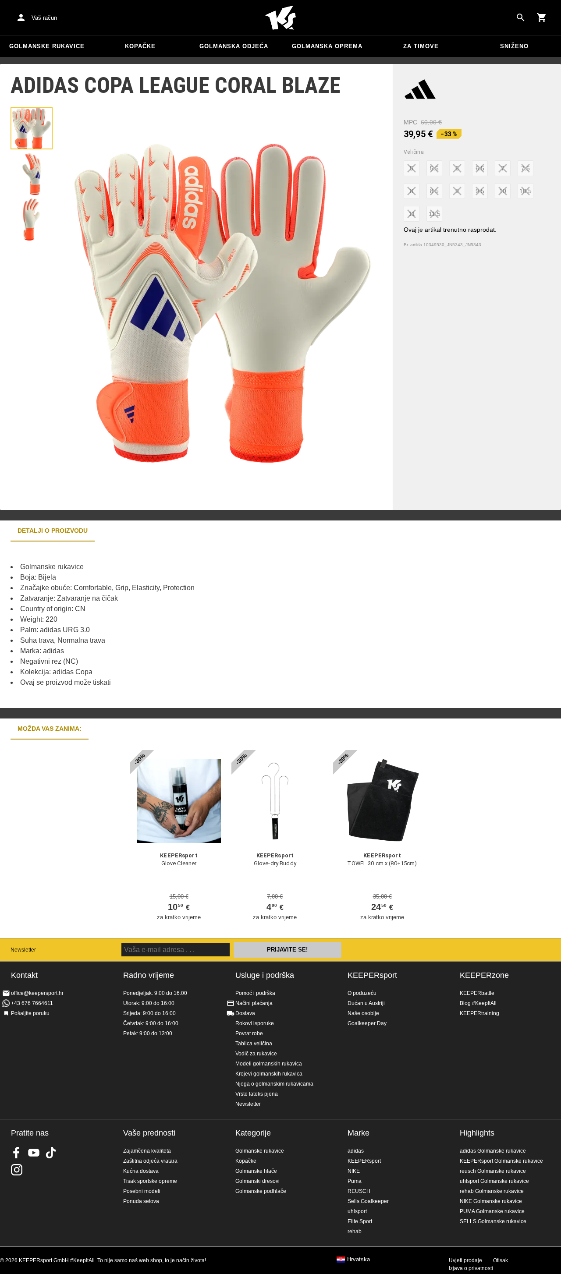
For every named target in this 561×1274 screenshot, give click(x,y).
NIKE (354, 1171)
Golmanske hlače (256, 1171)
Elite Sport (360, 1221)
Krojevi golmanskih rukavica (268, 1074)
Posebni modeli (141, 1191)
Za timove (421, 46)
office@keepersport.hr (37, 993)
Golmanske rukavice (47, 46)
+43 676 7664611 (32, 1003)
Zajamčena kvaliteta (147, 1151)
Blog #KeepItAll (478, 1003)
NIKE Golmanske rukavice (491, 1201)
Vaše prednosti (149, 1133)
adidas (356, 1151)
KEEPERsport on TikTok (51, 1152)
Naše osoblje (363, 1013)
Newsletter (23, 950)
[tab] (32, 128)
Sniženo (514, 46)
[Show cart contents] (541, 17)
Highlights (477, 1133)
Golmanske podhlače (260, 1191)
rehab (355, 1231)
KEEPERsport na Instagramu (16, 1169)
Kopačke (140, 46)
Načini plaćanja (254, 1003)
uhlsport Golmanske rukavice (494, 1181)
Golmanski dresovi (257, 1181)
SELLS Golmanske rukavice (493, 1221)
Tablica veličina (253, 1043)
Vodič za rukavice (256, 1054)
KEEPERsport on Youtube (33, 1152)
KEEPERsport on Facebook (16, 1152)
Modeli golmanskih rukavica (268, 1064)
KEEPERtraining (479, 1013)
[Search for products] (520, 17)
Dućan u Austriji (366, 1003)
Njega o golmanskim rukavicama (274, 1084)
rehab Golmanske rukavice (492, 1191)
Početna (280, 18)
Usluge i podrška (264, 975)
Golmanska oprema (327, 46)
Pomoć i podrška (255, 993)
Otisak (500, 1260)
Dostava (245, 1013)
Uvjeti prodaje (465, 1260)
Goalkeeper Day (367, 1023)
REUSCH (359, 1191)
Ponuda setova (141, 1201)
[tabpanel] (153, 624)
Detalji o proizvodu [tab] (53, 530)
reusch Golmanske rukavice (493, 1171)
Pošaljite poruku (30, 1013)
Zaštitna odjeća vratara (150, 1161)
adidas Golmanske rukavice (493, 1151)
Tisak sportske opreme (150, 1181)
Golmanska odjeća (233, 46)
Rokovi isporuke (254, 1023)
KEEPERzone (484, 975)
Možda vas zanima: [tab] (50, 728)
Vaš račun (44, 17)
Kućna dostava (141, 1171)
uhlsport (357, 1211)
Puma (355, 1181)
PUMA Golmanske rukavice (492, 1211)
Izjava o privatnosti (471, 1268)
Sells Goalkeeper (368, 1201)
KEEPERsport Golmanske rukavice (501, 1161)
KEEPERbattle (477, 993)
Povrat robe (249, 1033)
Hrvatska (358, 1259)
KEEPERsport (372, 975)
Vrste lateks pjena (256, 1094)
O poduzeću (362, 993)
